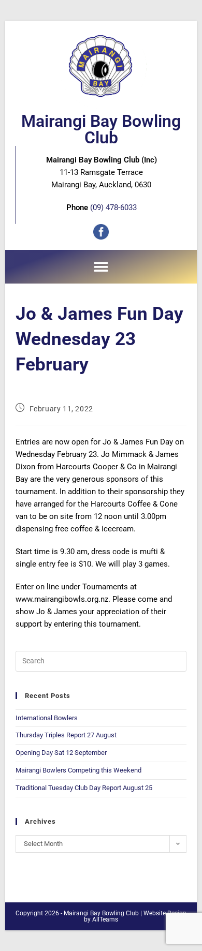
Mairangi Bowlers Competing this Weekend (78, 770)
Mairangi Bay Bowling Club (101, 129)
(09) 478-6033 (113, 207)
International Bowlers (47, 718)
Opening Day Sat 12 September (61, 752)
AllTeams (105, 919)
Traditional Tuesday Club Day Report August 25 (84, 788)
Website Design (164, 913)
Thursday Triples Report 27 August (66, 735)
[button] (101, 266)
